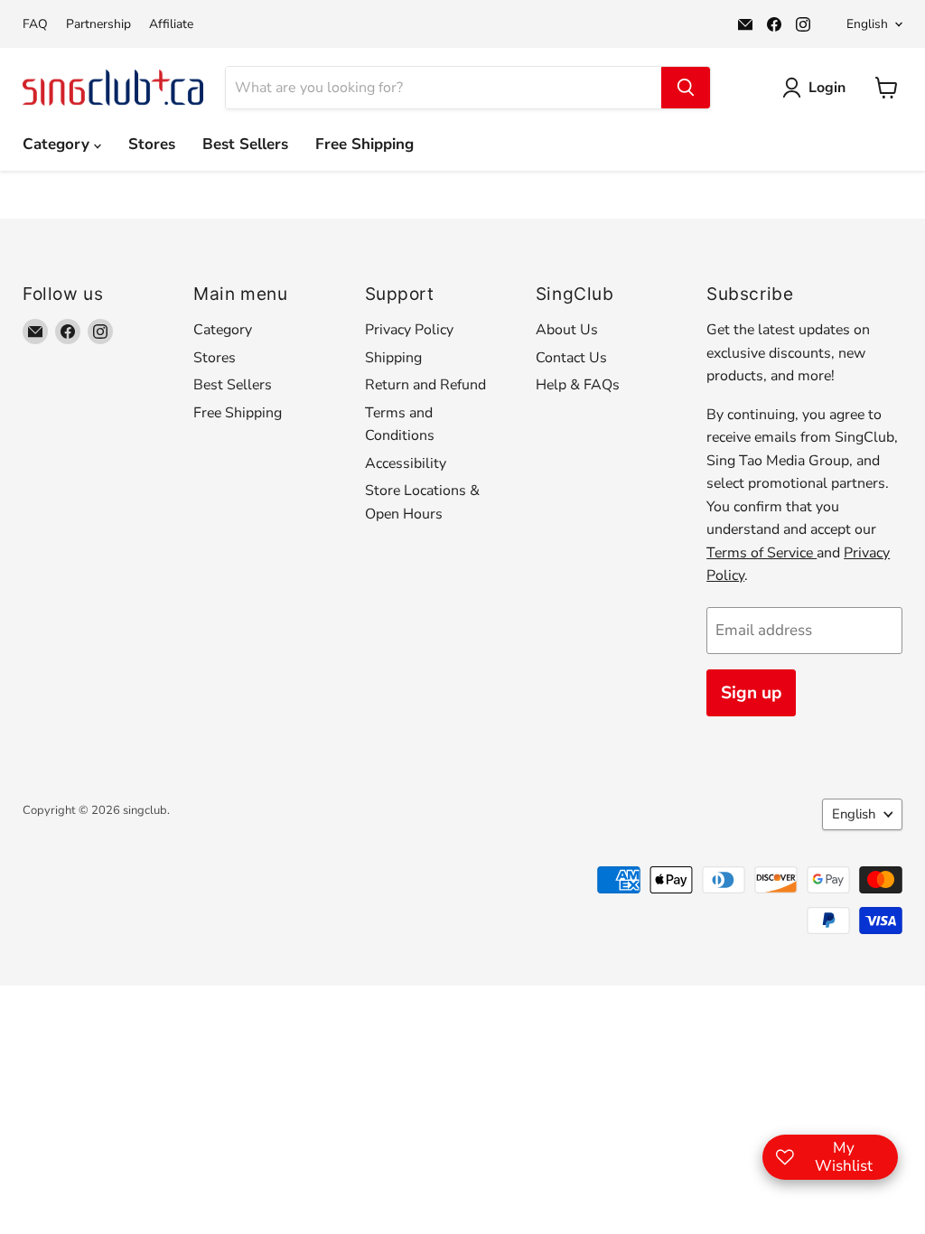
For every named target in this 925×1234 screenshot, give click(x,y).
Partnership (98, 24)
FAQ (35, 24)
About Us (567, 330)
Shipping (393, 358)
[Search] (685, 87)
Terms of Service (761, 553)
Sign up (751, 693)
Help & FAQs (578, 385)
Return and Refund (425, 385)
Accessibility (405, 463)
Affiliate (171, 24)
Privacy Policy (409, 330)
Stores (151, 144)
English (867, 24)
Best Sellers (245, 144)
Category (58, 144)
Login (827, 88)
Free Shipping (364, 144)
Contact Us (571, 358)
